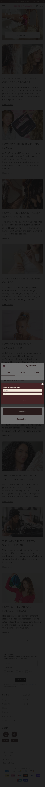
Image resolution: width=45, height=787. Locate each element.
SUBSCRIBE (22, 397)
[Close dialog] (43, 384)
